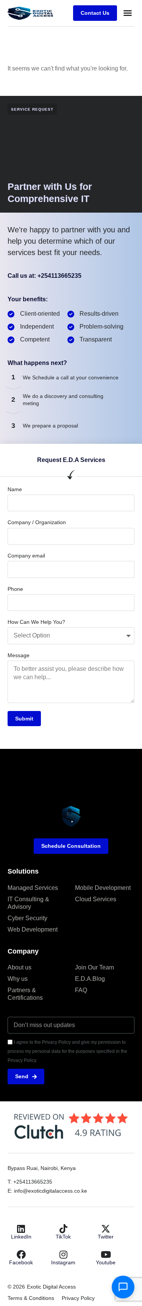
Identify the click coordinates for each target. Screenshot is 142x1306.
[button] (127, 13)
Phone (15, 589)
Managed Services (33, 888)
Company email (26, 556)
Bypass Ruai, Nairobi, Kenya (42, 1168)
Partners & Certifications (25, 994)
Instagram (63, 1262)
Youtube (105, 1262)
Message (19, 655)
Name (15, 489)
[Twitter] (105, 1228)
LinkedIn (21, 1237)
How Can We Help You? (36, 622)
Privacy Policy (78, 1298)
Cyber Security (27, 918)
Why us (18, 979)
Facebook (21, 1262)
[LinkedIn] (21, 1228)
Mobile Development (103, 888)
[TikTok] (63, 1228)
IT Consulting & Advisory (28, 903)
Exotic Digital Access (51, 1287)
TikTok (63, 1237)
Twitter (106, 1237)
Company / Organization (37, 522)
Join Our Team (94, 967)
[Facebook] (21, 1254)
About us (19, 967)
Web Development (33, 929)
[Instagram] (63, 1254)
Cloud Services (95, 899)
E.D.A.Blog (90, 979)
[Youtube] (105, 1254)
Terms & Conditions (31, 1298)
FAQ (81, 990)
